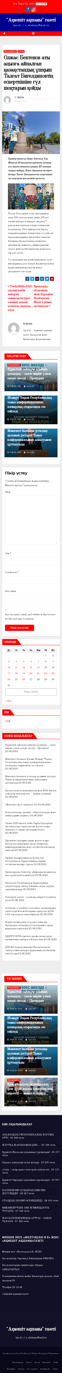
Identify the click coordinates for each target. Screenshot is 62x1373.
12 (23, 667)
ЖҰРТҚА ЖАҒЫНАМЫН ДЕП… (20, 1145)
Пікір (7, 492)
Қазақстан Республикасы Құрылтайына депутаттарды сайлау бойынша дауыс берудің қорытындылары (29, 886)
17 (9, 673)
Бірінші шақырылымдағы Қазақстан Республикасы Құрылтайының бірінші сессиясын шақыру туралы (25, 861)
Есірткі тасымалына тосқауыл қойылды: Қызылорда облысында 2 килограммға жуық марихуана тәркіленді (29, 925)
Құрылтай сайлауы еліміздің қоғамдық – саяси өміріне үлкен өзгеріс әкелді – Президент (29, 374)
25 (16, 679)
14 (38, 667)
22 (45, 673)
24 (9, 679)
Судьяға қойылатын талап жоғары (20, 1162)
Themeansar (53, 1354)
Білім (55, 1362)
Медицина (11, 1369)
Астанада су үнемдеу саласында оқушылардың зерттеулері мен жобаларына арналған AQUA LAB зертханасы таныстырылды (30, 911)
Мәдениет (47, 1362)
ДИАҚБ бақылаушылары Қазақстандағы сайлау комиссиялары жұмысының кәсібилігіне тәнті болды (30, 950)
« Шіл (8, 701)
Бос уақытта (32, 1369)
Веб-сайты (10, 591)
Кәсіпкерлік (45, 1369)
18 (16, 673)
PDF (7, 721)
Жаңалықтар (10, 51)
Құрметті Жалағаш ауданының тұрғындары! (26, 1152)
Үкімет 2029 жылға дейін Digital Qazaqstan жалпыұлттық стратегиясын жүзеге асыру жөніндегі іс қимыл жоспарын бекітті (29, 826)
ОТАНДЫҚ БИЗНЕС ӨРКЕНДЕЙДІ (22, 1201)
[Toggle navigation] (33, 33)
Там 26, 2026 (16, 1009)
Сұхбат (21, 1369)
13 (31, 667)
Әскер (55, 1369)
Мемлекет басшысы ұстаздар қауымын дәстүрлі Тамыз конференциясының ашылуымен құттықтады (30, 779)
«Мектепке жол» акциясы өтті (21, 805)
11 (16, 667)
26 (23, 679)
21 (38, 673)
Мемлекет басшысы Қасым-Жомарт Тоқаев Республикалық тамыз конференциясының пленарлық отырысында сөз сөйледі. (29, 402)
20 (31, 673)
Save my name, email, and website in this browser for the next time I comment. (30, 616)
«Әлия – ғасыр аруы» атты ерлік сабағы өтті (25, 1170)
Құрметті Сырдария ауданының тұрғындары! (26, 1180)
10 (9, 667)
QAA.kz (20, 97)
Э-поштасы (11, 572)
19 (23, 673)
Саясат (29, 1362)
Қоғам (21, 51)
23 (53, 673)
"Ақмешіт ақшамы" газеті (31, 20)
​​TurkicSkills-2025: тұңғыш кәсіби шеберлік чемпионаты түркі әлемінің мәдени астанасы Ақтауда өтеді (20, 298)
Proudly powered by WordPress (16, 1354)
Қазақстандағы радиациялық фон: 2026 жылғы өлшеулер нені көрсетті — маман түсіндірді (30, 1089)
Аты (8, 553)
